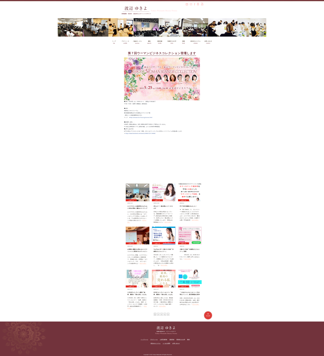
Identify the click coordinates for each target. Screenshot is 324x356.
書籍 (184, 42)
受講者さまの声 (173, 42)
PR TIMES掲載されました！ (188, 206)
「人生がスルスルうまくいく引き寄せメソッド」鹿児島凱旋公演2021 (190, 294)
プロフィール (125, 42)
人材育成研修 (163, 339)
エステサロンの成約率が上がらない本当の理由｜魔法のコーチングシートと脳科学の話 (137, 208)
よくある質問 (166, 343)
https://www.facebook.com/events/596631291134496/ (140, 133)
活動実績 (161, 42)
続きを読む (168, 222)
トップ (113, 42)
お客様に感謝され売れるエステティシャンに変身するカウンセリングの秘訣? (137, 251)
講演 (149, 42)
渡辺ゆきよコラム (196, 42)
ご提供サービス (137, 42)
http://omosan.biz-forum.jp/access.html (141, 117)
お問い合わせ (208, 42)
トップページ (144, 339)
